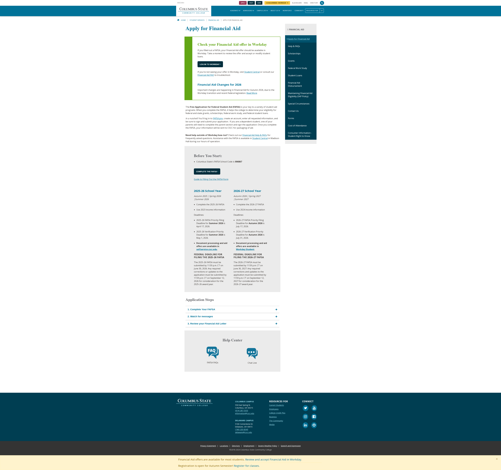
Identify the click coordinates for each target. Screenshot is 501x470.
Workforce (287, 10)
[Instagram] (305, 417)
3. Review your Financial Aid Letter (207, 323)
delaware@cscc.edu (243, 432)
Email (306, 3)
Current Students (276, 405)
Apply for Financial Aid (299, 39)
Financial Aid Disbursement (295, 84)
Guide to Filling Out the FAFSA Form (211, 179)
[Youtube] (314, 408)
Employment (248, 446)
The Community (276, 420)
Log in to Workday (210, 64)
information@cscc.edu (244, 413)
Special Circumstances (298, 103)
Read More (251, 93)
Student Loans (295, 75)
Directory (314, 3)
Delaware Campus (244, 420)
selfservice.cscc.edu (206, 249)
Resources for (312, 10)
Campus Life (261, 10)
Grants (291, 61)
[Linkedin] (305, 425)
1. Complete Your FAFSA (201, 309)
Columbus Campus (244, 401)
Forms (291, 118)
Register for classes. (247, 466)
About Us (274, 10)
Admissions (247, 10)
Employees (274, 409)
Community (298, 10)
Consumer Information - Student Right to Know (300, 135)
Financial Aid (213, 20)
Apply (243, 3)
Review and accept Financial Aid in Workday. (273, 459)
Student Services (197, 20)
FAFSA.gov (218, 118)
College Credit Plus (277, 413)
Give (259, 3)
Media (272, 424)
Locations (224, 446)
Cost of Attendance (297, 125)
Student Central (252, 72)
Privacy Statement (208, 446)
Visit (251, 3)
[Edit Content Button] (1, 468)
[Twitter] (305, 408)
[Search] (322, 3)
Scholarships (294, 53)
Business (273, 417)
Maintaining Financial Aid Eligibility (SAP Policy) (300, 95)
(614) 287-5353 (241, 410)
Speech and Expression (291, 446)
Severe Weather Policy (267, 446)
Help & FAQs (294, 46)
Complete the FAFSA (206, 171)
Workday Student (245, 249)
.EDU (180, 3)
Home (183, 20)
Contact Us (293, 111)
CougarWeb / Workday (276, 3)
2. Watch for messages (200, 316)
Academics (234, 10)
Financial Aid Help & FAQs (254, 135)
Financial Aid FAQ (206, 75)
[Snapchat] (314, 425)
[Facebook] (314, 417)
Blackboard (297, 3)
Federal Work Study (297, 68)
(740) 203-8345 (241, 429)
